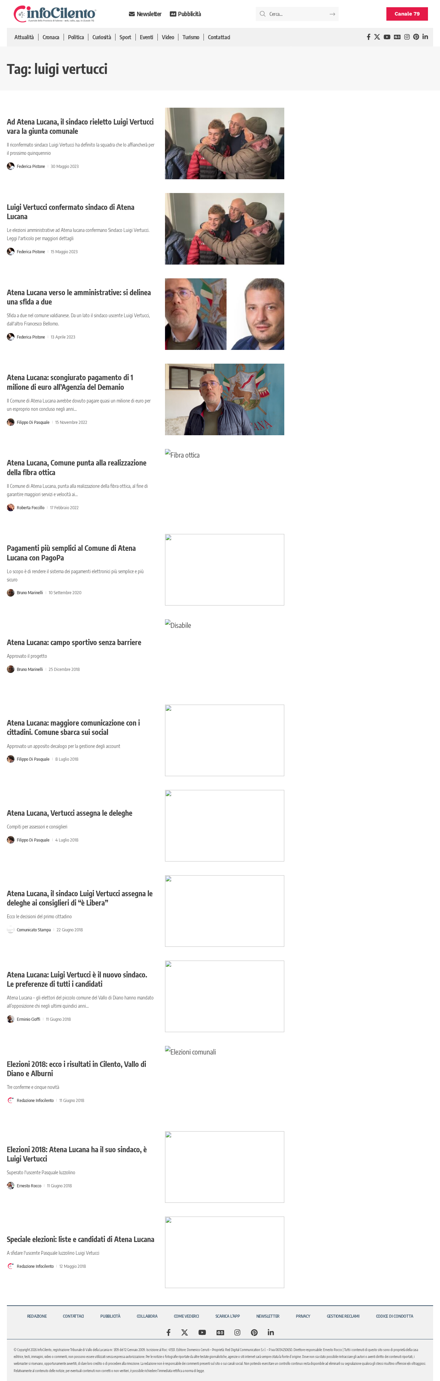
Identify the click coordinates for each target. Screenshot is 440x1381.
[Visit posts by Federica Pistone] (10, 166)
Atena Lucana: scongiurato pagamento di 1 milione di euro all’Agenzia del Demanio (70, 382)
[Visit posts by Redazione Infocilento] (10, 1100)
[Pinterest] (416, 37)
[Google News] (397, 37)
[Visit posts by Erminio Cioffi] (10, 1019)
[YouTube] (387, 37)
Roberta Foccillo (30, 507)
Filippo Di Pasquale (33, 422)
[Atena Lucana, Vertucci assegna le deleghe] (224, 825)
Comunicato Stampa (34, 929)
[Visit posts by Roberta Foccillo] (10, 507)
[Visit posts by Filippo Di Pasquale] (10, 422)
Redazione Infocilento (35, 1100)
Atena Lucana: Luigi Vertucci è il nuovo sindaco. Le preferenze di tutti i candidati (77, 979)
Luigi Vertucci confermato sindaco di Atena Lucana (70, 211)
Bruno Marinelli (30, 592)
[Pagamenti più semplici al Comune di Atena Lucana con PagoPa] (224, 570)
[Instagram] (407, 37)
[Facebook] (368, 37)
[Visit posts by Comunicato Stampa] (10, 929)
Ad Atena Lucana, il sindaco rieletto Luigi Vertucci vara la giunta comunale (80, 126)
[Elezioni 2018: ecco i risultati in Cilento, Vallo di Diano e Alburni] (224, 1081)
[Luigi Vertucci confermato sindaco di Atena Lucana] (224, 229)
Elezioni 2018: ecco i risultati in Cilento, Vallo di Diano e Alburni (76, 1068)
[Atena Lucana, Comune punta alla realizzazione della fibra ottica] (224, 485)
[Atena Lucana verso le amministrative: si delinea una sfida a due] (224, 314)
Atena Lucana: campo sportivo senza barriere (74, 642)
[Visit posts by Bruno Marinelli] (10, 593)
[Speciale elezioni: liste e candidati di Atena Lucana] (224, 1252)
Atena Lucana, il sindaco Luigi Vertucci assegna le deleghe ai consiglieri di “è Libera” (80, 898)
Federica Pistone (31, 166)
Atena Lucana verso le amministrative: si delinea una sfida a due (79, 297)
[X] (377, 37)
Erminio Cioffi (28, 1019)
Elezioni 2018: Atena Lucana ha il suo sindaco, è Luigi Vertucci (77, 1154)
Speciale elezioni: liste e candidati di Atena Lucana (80, 1239)
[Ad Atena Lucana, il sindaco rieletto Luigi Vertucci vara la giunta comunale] (224, 143)
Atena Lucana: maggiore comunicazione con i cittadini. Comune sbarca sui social (73, 727)
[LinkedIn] (425, 37)
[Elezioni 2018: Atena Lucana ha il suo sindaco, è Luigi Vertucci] (224, 1167)
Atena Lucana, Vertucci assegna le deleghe (69, 812)
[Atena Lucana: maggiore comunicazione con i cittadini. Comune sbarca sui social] (224, 740)
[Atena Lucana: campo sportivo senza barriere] (224, 655)
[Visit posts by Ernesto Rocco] (10, 1185)
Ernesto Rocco (29, 1185)
